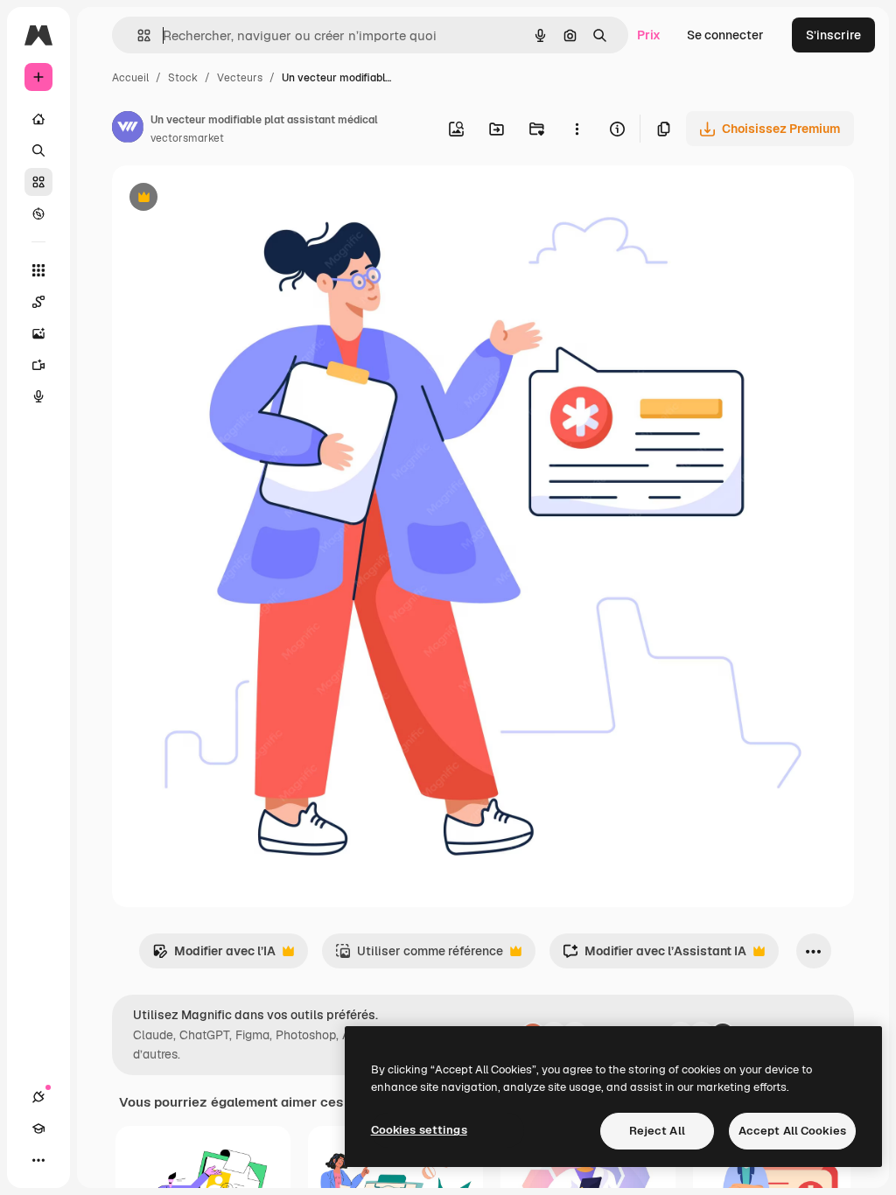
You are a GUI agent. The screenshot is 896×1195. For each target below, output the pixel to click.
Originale (228, 199)
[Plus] (38, 1160)
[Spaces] (38, 302)
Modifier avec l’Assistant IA (654, 955)
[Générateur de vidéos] (38, 365)
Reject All (657, 1130)
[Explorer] (38, 213)
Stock (183, 78)
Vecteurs (239, 78)
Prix (649, 35)
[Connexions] (38, 1097)
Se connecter (725, 35)
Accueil (130, 78)
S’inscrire (833, 35)
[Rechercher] (38, 150)
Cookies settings (419, 1129)
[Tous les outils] (38, 270)
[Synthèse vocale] (38, 396)
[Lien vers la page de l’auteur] (128, 129)
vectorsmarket (187, 138)
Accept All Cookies (792, 1130)
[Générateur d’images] (38, 333)
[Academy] (38, 1129)
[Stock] (38, 182)
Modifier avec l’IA (214, 955)
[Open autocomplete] (137, 35)
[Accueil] (38, 119)
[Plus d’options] (576, 128)
